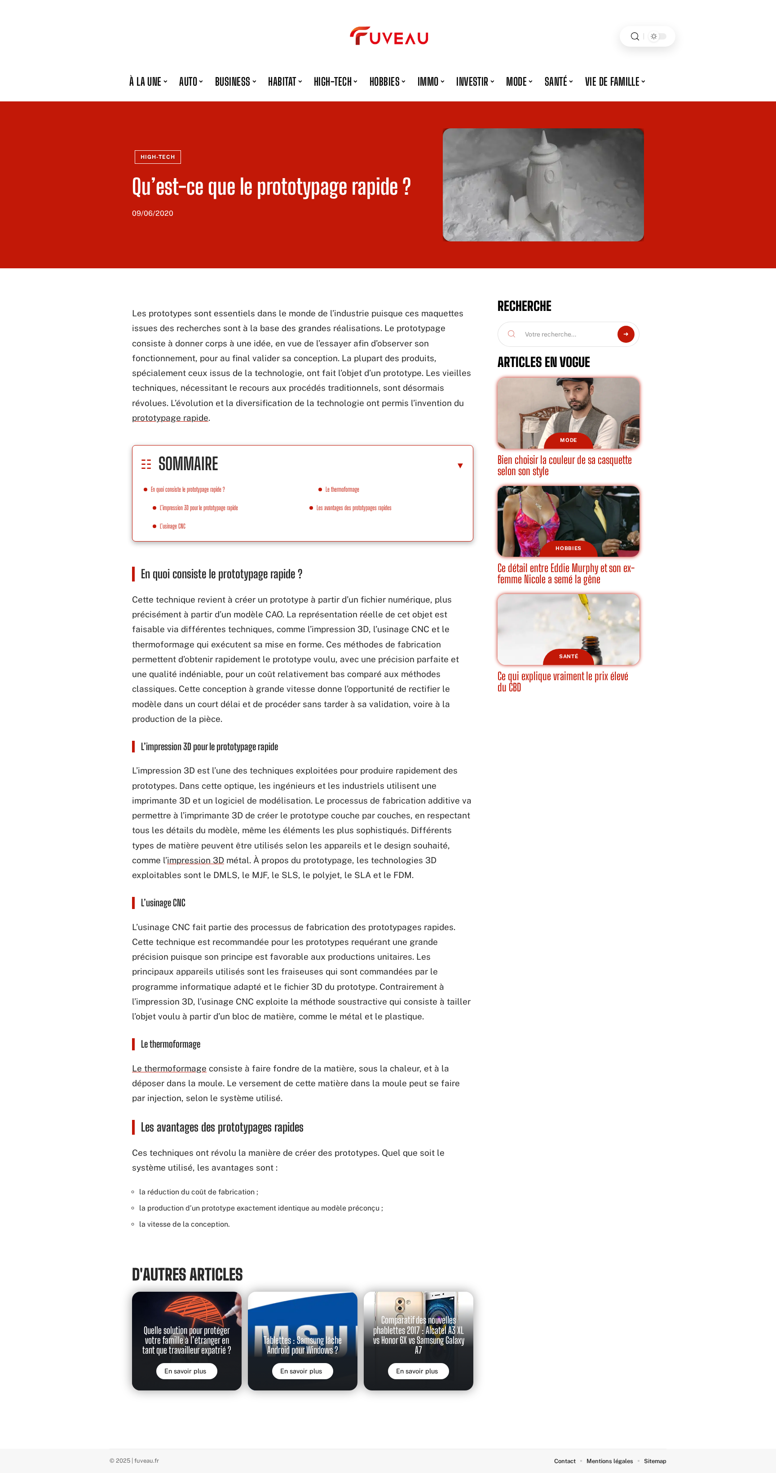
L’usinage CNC (172, 526)
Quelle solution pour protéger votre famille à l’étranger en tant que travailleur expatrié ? (186, 1340)
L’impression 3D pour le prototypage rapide (199, 507)
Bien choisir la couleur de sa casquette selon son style (565, 465)
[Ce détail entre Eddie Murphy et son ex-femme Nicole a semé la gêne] (568, 521)
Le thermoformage (342, 489)
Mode (568, 440)
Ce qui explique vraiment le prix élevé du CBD (563, 681)
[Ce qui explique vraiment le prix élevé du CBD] (568, 629)
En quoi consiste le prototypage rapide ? (188, 489)
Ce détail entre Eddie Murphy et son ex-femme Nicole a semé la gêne (566, 573)
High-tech (158, 157)
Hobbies (569, 548)
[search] (635, 37)
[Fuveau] (388, 36)
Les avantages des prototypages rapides (354, 507)
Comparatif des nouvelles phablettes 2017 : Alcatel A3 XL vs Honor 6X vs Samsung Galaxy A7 (418, 1335)
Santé (568, 656)
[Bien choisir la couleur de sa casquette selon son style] (568, 413)
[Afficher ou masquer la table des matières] (341, 465)
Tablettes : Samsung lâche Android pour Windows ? (303, 1345)
